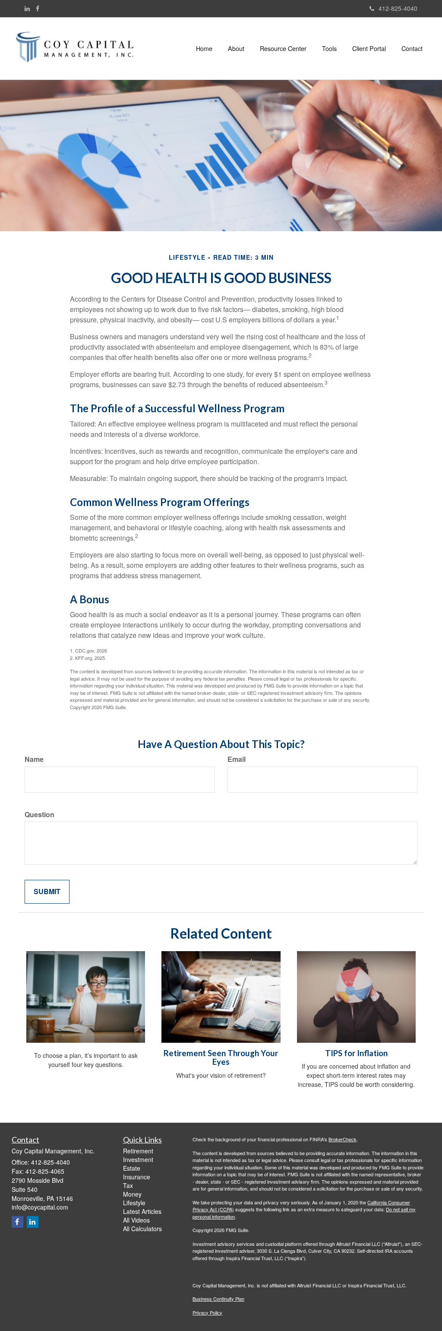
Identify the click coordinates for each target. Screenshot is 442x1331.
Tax (128, 1185)
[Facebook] (37, 8)
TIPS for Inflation (356, 1053)
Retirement (138, 1150)
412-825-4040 (398, 8)
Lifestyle (134, 1202)
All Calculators (142, 1228)
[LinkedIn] (27, 8)
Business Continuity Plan (218, 1298)
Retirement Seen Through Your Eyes (221, 1057)
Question (39, 814)
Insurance (136, 1176)
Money (132, 1194)
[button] (236, 48)
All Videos (136, 1220)
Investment (138, 1159)
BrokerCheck (342, 1139)
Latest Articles (142, 1211)
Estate (131, 1168)
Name (34, 759)
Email (236, 759)
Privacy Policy (207, 1312)
